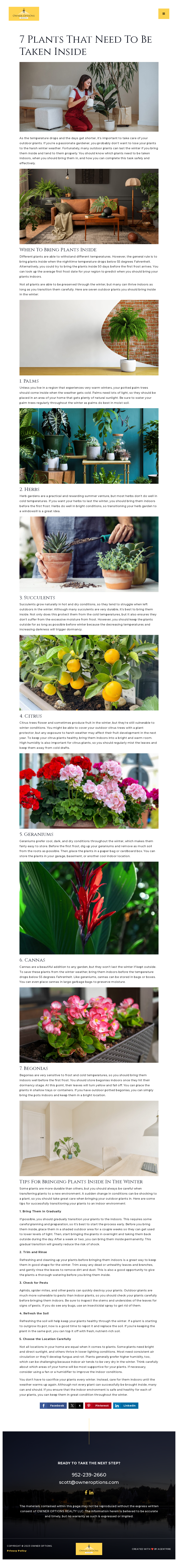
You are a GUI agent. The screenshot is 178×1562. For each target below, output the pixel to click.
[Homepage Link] (24, 13)
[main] (89, 721)
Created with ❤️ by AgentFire (151, 1549)
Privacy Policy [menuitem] (16, 1550)
